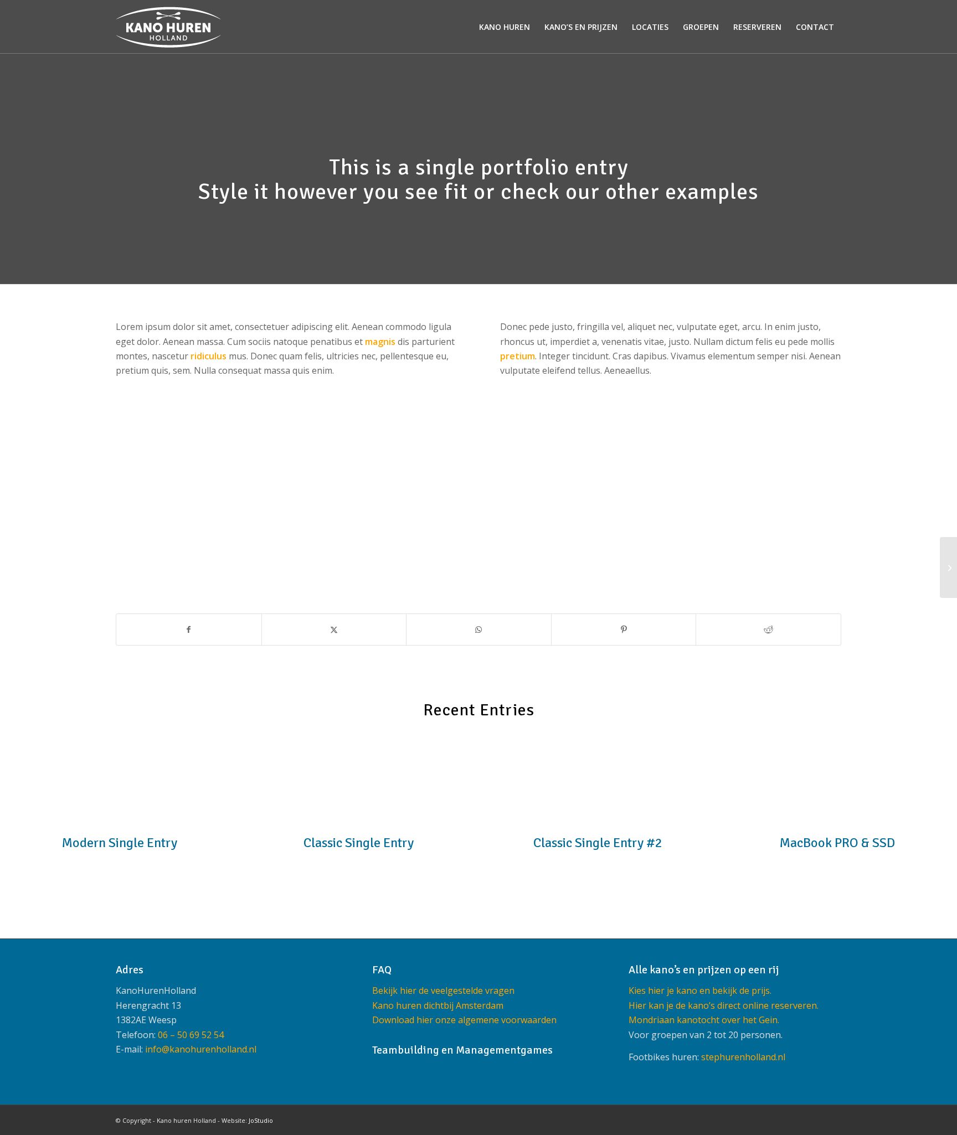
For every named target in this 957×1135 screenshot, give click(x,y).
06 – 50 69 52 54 (191, 1035)
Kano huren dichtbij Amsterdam (437, 1005)
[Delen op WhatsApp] (479, 629)
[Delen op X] (334, 629)
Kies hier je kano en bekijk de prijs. (700, 990)
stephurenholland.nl (743, 1057)
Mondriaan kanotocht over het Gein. (704, 1020)
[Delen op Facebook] (188, 629)
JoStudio (261, 1120)
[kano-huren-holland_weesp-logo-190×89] (168, 27)
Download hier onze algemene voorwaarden (464, 1020)
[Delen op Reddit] (768, 629)
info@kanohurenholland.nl (200, 1049)
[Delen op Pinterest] (624, 629)
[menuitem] (504, 27)
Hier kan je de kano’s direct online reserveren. (724, 1005)
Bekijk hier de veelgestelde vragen (443, 990)
